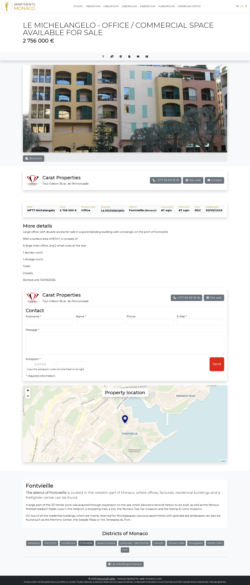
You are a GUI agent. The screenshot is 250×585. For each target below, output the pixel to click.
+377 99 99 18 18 (167, 180)
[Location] (147, 56)
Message (32, 330)
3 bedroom (129, 6)
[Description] (129, 56)
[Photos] (112, 56)
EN (242, 6)
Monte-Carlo (215, 543)
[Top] (103, 56)
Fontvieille (86, 543)
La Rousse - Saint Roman (134, 543)
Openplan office (189, 6)
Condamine (68, 543)
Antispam (33, 359)
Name (81, 316)
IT (246, 6)
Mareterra (34, 543)
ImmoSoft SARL (106, 578)
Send (217, 364)
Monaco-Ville (176, 543)
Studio (78, 6)
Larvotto (159, 543)
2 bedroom (111, 6)
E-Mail (182, 316)
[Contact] (138, 56)
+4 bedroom (166, 6)
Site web (195, 180)
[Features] (121, 56)
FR (237, 6)
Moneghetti (196, 543)
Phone (131, 316)
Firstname (33, 316)
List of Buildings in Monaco (126, 564)
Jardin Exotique (106, 543)
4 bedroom (147, 6)
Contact (216, 180)
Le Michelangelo (112, 210)
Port (125, 549)
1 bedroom (93, 6)
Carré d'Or (50, 543)
